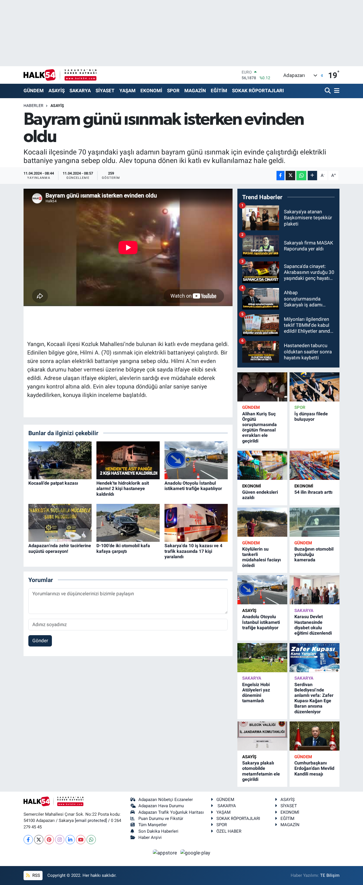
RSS (35, 875)
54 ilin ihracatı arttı (313, 492)
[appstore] (166, 852)
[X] (38, 839)
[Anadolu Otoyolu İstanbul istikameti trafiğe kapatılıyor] (196, 460)
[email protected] (91, 820)
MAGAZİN (195, 90)
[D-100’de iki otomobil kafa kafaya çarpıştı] (128, 522)
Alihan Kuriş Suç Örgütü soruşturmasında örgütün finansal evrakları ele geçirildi (259, 427)
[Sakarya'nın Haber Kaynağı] (60, 74)
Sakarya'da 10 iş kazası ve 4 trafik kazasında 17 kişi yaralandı (193, 551)
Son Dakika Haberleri (158, 831)
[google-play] (195, 852)
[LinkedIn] (70, 839)
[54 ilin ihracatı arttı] (314, 465)
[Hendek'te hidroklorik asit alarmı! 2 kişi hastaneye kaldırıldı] (128, 460)
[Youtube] (80, 839)
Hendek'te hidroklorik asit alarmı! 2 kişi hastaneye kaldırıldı (122, 488)
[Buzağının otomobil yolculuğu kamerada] (314, 522)
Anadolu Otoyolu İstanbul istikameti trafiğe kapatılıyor (193, 485)
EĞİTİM (219, 90)
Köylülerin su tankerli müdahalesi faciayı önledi (261, 557)
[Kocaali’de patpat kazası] (60, 460)
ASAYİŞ (56, 90)
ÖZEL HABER (228, 831)
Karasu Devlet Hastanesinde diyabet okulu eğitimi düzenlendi (313, 625)
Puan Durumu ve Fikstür (160, 818)
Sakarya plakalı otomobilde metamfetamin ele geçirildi (261, 771)
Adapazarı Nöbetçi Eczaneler (165, 799)
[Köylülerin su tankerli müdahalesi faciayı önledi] (262, 522)
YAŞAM (127, 90)
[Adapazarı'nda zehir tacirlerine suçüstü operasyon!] (60, 522)
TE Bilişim (329, 875)
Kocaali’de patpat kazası (53, 483)
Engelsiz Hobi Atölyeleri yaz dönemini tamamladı (256, 693)
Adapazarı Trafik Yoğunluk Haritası (171, 812)
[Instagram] (59, 839)
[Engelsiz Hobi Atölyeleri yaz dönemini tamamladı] (262, 657)
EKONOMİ (151, 90)
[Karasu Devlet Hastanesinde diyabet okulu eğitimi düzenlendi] (314, 589)
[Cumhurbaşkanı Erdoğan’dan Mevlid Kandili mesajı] (314, 736)
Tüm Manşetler (152, 824)
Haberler (33, 105)
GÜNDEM (34, 90)
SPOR (173, 90)
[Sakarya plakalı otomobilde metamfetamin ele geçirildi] (262, 736)
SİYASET (105, 90)
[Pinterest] (49, 839)
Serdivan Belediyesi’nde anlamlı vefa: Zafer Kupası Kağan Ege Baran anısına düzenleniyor (314, 698)
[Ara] (328, 91)
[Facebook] (28, 839)
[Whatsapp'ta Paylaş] (301, 175)
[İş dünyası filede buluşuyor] (314, 386)
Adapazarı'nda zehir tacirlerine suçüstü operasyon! (59, 548)
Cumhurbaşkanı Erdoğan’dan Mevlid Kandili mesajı (314, 768)
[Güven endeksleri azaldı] (262, 465)
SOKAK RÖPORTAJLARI (258, 90)
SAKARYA (80, 90)
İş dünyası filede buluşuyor (311, 416)
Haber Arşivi (150, 837)
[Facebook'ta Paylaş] (280, 175)
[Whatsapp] (91, 839)
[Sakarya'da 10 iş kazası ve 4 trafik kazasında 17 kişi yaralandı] (196, 522)
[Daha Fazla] (312, 175)
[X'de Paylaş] (290, 175)
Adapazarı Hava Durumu (161, 805)
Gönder (40, 640)
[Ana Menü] (336, 91)
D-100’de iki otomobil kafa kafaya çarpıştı (123, 548)
